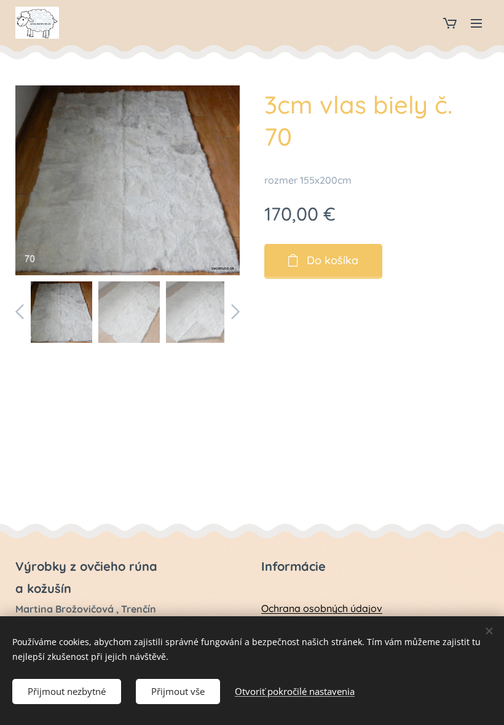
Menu (476, 22)
